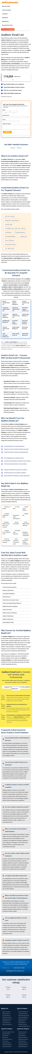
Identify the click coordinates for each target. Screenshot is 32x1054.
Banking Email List (22, 1022)
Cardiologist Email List (23, 1044)
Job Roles (5, 14)
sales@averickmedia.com (15, 971)
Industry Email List (6, 1013)
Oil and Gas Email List (23, 1013)
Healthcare (5, 17)
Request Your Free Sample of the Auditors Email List (17, 687)
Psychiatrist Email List (23, 1042)
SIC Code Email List (6, 1022)
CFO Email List (5, 1041)
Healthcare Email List (6, 1017)
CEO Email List (5, 1035)
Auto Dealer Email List (7, 1044)
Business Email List (6, 1011)
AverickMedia (15, 1051)
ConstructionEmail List (23, 1011)
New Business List (6, 1020)
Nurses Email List (22, 1033)
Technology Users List (7, 1019)
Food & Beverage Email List (24, 1026)
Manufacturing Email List (23, 1015)
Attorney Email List (6, 1033)
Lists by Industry (6, 10)
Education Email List (22, 1024)
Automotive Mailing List (23, 1017)
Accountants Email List (7, 1039)
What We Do (5, 21)
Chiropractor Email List (23, 1039)
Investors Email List (6, 1042)
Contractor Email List (6, 1046)
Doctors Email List (22, 1041)
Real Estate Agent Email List (8, 1032)
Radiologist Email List (23, 1046)
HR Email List (5, 1037)
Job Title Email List (6, 1015)
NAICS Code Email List (7, 1024)
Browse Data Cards (7, 25)
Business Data (6, 6)
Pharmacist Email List (22, 1037)
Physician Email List (22, 1032)
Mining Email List (22, 1020)
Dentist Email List (22, 1035)
